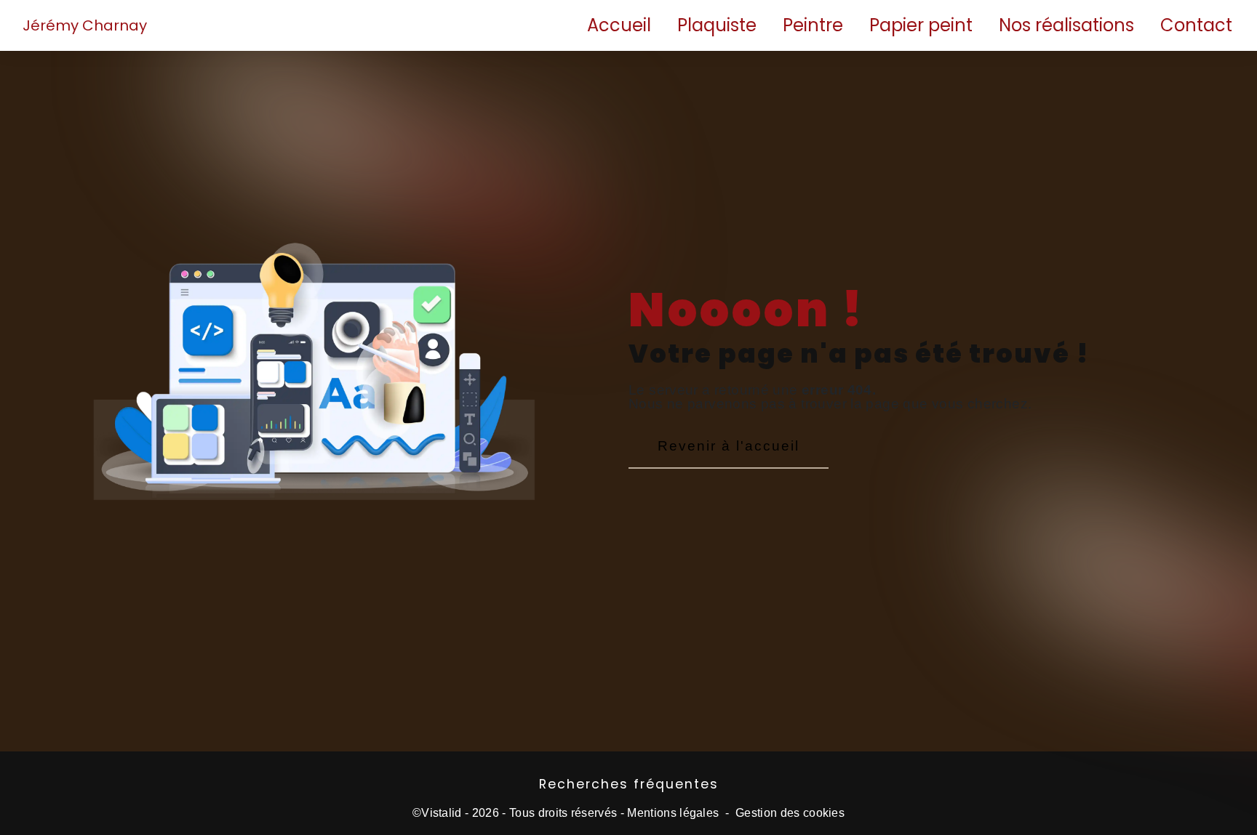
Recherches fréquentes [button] (629, 784)
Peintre (813, 25)
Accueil (619, 25)
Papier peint (921, 25)
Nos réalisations (1066, 25)
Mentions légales (673, 813)
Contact (1196, 25)
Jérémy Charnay (85, 25)
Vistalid (441, 813)
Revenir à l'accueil (728, 445)
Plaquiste (717, 25)
